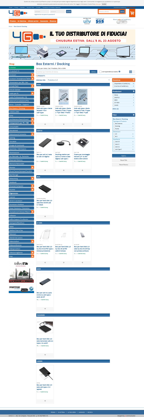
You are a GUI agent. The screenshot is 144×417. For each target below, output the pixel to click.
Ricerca (53, 21)
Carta (11, 116)
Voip (11, 256)
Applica (123, 156)
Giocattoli (12, 141)
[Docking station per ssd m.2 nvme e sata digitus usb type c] (64, 143)
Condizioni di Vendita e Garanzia (51, 7)
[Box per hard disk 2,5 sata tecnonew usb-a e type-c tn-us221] (45, 327)
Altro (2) (116, 109)
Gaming (12, 138)
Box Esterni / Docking (17, 108)
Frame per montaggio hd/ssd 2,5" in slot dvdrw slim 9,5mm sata (82, 157)
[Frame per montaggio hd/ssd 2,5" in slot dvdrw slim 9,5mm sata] (82, 143)
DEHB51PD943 (78, 106)
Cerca (94, 72)
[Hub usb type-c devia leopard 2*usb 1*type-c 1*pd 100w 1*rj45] (82, 97)
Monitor (12, 167)
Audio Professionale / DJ (18, 97)
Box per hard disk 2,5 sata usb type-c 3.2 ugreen (44, 387)
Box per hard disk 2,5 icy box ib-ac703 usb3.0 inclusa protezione (63, 250)
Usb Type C (124, 149)
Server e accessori (15, 201)
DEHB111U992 (40, 106)
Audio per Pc (14, 93)
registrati (37, 14)
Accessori (12, 75)
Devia (124, 95)
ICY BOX (124, 102)
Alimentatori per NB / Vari (18, 82)
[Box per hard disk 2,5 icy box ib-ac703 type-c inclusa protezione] (45, 235)
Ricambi (12, 190)
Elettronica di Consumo (17, 134)
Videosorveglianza (15, 252)
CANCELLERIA (14, 112)
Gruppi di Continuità (16, 145)
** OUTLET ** (14, 71)
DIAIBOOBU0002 (41, 198)
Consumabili (13, 127)
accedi (69, 11)
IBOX (124, 100)
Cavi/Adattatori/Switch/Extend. (19, 119)
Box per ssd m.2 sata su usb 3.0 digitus (44, 155)
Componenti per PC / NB (19, 123)
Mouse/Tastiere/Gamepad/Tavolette (20, 171)
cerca (122, 11)
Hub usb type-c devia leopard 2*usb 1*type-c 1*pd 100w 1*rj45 (82, 110)
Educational (13, 130)
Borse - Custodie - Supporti (19, 104)
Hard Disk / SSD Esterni (17, 149)
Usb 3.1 (124, 144)
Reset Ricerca (123, 164)
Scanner (12, 197)
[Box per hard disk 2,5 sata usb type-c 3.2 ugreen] (45, 373)
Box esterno (124, 123)
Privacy (16, 7)
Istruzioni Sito (30, 7)
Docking (124, 126)
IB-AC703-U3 (58, 244)
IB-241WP (76, 244)
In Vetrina (22, 21)
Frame (124, 129)
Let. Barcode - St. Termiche (19, 156)
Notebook (12, 182)
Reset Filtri (123, 160)
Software (12, 215)
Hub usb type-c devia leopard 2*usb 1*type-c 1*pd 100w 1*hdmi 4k (63, 111)
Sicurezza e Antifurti (16, 204)
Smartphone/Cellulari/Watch (19, 212)
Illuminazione (14, 153)
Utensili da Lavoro (15, 238)
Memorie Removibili (16, 164)
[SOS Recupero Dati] (100, 21)
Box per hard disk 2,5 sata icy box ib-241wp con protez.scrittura (82, 249)
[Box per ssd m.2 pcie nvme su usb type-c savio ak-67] (45, 281)
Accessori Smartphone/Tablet (19, 79)
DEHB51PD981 (59, 106)
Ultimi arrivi (33, 21)
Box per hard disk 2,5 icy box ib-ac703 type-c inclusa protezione (45, 249)
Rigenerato (13, 193)
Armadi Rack (13, 86)
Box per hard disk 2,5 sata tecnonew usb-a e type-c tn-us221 (45, 341)
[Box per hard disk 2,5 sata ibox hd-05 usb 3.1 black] (45, 189)
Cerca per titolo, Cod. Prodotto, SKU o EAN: (51, 68)
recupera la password (48, 14)
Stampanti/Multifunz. (17, 223)
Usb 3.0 (124, 141)
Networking (13, 178)
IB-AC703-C (40, 244)
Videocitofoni (14, 241)
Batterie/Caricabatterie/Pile (19, 101)
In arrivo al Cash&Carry (124, 86)
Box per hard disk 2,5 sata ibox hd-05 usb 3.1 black (44, 203)
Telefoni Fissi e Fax (16, 230)
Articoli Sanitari (14, 90)
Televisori (12, 234)
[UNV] (87, 21)
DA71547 (57, 152)
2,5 (124, 134)
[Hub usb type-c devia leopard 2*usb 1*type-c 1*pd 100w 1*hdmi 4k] (64, 97)
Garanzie (44, 21)
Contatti (38, 7)
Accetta (104, 4)
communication (130, 416)
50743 (38, 383)
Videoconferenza (15, 245)
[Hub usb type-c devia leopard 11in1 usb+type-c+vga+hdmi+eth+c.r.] (45, 97)
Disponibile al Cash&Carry (124, 83)
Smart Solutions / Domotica (19, 208)
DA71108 (76, 152)
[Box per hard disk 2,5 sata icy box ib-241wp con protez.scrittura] (82, 235)
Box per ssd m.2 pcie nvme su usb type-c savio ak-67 (44, 295)
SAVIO (124, 105)
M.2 (124, 136)
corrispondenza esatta (110, 72)
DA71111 (39, 152)
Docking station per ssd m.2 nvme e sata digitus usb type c (62, 156)
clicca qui (98, 4)
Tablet (11, 227)
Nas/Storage (13, 175)
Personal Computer (16, 186)
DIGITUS (124, 97)
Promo (13, 21)
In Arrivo (12, 67)
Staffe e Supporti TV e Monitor (18, 219)
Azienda (22, 7)
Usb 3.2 (124, 147)
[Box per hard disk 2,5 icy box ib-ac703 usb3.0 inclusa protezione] (64, 235)
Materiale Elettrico (15, 160)
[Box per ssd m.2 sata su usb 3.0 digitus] (45, 143)
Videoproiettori (14, 249)
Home (10, 7)
